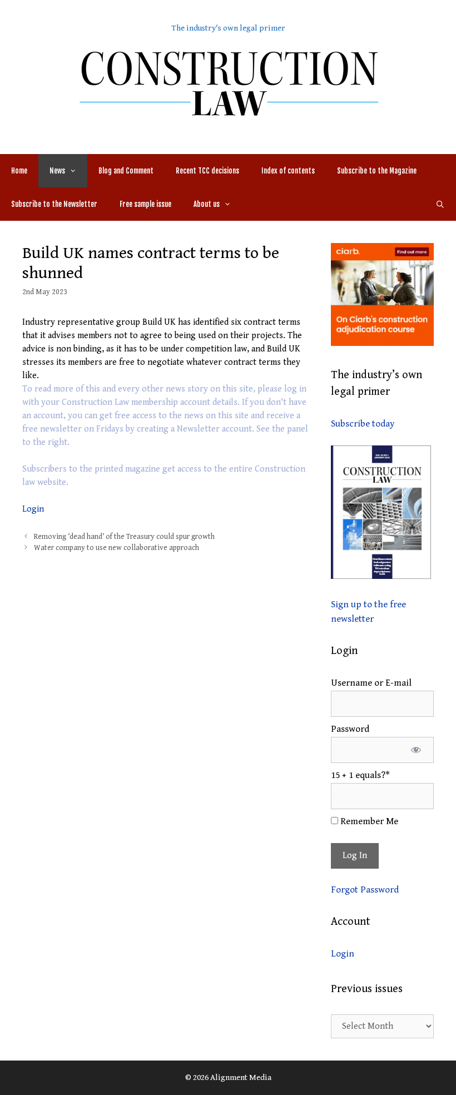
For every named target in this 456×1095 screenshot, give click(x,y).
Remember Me (368, 821)
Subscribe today (362, 423)
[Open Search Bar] (440, 204)
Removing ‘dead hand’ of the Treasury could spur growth (124, 536)
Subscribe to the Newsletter (54, 204)
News (57, 170)
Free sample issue (145, 204)
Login (33, 509)
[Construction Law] (228, 82)
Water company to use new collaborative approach (116, 547)
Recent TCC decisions (207, 170)
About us (207, 204)
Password (350, 729)
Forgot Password (365, 889)
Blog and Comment (125, 170)
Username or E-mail (371, 682)
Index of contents (288, 170)
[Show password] (416, 750)
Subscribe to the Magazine (377, 170)
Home (19, 170)
